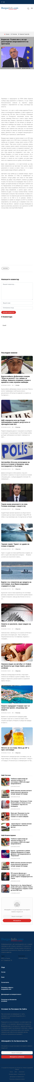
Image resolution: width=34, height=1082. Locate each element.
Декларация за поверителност (11, 994)
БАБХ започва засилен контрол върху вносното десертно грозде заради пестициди (21, 792)
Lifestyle (17, 385)
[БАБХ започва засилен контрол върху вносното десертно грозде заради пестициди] (5, 794)
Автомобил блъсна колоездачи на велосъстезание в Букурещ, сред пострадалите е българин (15, 464)
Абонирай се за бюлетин (17, 1056)
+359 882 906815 (23, 958)
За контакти (5, 982)
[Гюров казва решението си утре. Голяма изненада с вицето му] (17, 493)
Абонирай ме (17, 920)
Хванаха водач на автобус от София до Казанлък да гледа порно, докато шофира (16, 666)
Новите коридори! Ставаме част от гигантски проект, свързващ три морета (15, 708)
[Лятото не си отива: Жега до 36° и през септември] (17, 736)
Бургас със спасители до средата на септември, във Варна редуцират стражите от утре (16, 584)
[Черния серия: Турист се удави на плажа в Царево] (17, 532)
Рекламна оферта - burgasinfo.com (17, 1074)
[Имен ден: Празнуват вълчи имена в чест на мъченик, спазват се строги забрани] (5, 816)
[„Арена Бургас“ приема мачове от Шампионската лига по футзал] (5, 827)
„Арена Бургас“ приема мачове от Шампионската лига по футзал (21, 825)
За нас (3, 972)
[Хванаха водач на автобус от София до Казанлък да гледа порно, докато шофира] (17, 652)
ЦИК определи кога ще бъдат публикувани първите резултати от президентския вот (15, 422)
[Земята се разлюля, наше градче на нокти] (17, 612)
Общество (18, 469)
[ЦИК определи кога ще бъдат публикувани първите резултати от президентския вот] (17, 409)
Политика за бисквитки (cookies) (17, 1079)
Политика (18, 68)
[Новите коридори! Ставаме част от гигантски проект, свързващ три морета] (17, 694)
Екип (2, 977)
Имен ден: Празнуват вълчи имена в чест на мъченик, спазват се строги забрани (20, 814)
